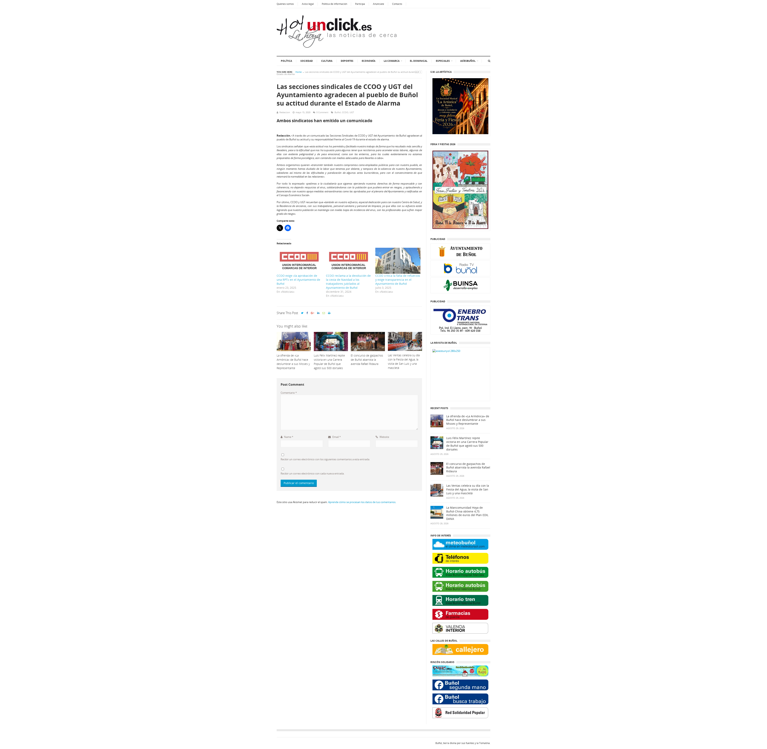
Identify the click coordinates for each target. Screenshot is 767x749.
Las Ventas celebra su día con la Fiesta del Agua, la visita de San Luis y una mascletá (467, 489)
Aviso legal (308, 4)
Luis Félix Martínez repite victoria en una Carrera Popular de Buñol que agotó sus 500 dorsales (467, 443)
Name (288, 437)
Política (286, 61)
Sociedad (306, 61)
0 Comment (322, 112)
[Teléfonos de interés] (460, 558)
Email (336, 437)
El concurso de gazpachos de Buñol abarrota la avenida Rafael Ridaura (468, 467)
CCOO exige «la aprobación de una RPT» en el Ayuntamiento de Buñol (298, 280)
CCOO (345, 112)
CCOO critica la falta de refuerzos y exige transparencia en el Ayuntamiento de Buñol (397, 280)
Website (384, 437)
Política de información (334, 4)
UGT (352, 112)
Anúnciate (378, 4)
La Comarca (391, 61)
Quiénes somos (285, 4)
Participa (360, 4)
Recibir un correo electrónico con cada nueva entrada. (312, 473)
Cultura (326, 61)
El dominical (418, 61)
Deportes (347, 61)
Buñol (338, 112)
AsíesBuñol (468, 61)
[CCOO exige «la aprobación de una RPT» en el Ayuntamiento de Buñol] (299, 261)
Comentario (289, 392)
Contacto (397, 4)
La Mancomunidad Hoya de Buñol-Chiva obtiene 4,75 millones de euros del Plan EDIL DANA (467, 513)
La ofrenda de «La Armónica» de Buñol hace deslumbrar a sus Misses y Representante (467, 420)
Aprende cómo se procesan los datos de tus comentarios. (362, 502)
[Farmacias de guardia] (460, 614)
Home (298, 71)
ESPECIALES (443, 61)
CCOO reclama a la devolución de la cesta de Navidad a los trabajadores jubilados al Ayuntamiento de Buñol (348, 282)
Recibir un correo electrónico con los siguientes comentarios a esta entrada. (325, 459)
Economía (368, 61)
